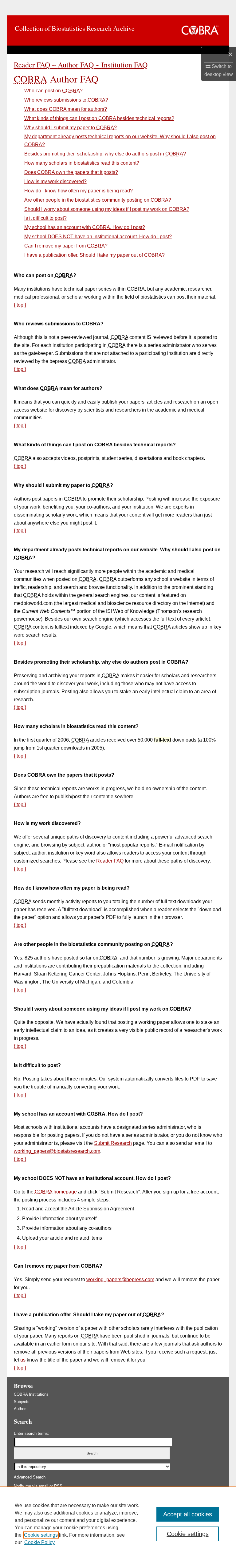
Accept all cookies (187, 1514)
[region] (118, 1524)
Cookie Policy (39, 1542)
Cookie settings (41, 1535)
